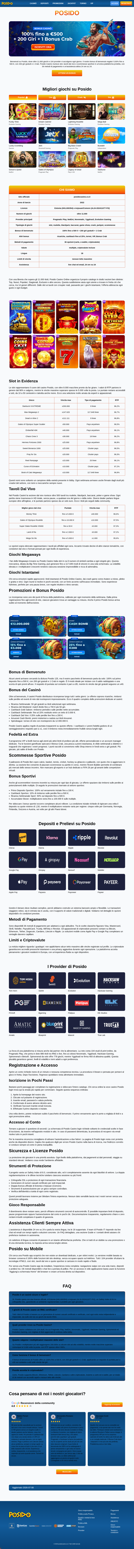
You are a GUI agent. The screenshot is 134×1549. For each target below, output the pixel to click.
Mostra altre (67, 1472)
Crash (80, 97)
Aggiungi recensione (112, 1404)
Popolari (21, 97)
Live (50, 97)
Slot (109, 97)
